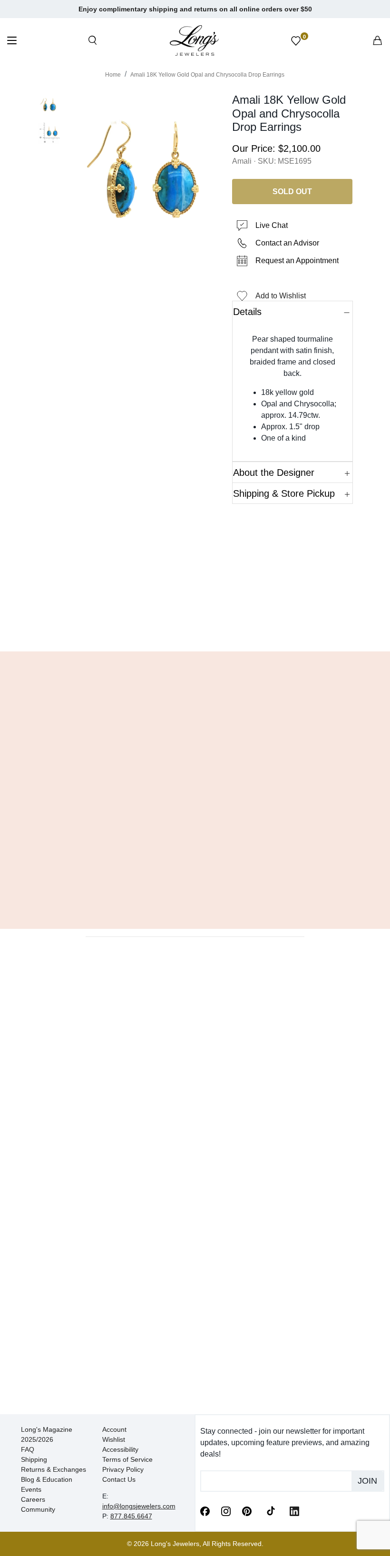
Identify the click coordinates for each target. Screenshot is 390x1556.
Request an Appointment (297, 260)
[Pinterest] (247, 1510)
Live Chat (271, 225)
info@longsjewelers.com (139, 1506)
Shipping (34, 1459)
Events (31, 1489)
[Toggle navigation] (12, 42)
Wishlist (113, 1439)
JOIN (367, 1481)
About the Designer (273, 472)
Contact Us (119, 1479)
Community (38, 1509)
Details (247, 311)
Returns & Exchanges (53, 1469)
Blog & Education (46, 1479)
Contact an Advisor (287, 243)
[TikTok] (270, 1510)
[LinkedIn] (294, 1510)
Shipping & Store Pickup (284, 493)
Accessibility (120, 1449)
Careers (33, 1499)
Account (114, 1429)
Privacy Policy (123, 1469)
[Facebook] (205, 1510)
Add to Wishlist (280, 296)
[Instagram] (226, 1510)
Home (113, 74)
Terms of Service (127, 1459)
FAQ (27, 1449)
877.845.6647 (131, 1516)
